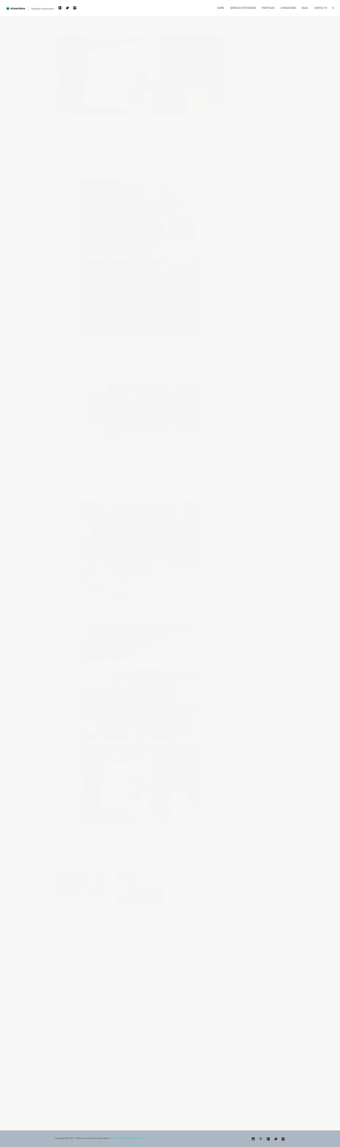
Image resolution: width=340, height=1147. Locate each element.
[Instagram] (75, 8)
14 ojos (248, 241)
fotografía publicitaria (256, 354)
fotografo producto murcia (258, 340)
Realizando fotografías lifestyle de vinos (263, 178)
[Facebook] (60, 8)
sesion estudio (252, 439)
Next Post (81, 26)
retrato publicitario (267, 432)
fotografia (164, 121)
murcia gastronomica (255, 396)
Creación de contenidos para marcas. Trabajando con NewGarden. (261, 200)
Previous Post (64, 26)
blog (276, 248)
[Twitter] (67, 8)
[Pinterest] (261, 1139)
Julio (208, 148)
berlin (265, 248)
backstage (263, 241)
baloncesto (250, 248)
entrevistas (135, 121)
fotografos (150, 927)
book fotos (250, 255)
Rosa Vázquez (199, 351)
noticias (123, 930)
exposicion (268, 276)
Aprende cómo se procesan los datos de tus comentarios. (140, 1116)
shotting (270, 439)
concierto (249, 269)
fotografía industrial (255, 347)
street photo (251, 446)
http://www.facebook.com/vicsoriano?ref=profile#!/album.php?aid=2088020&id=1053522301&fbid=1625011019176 (130, 498)
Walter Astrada (91, 351)
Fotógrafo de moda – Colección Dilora (263, 218)
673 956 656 (262, 74)
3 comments (111, 121)
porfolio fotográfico (255, 418)
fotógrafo (249, 375)
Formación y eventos (88, 121)
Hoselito (183, 351)
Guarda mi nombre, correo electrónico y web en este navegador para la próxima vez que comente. (112, 1101)
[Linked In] (253, 1139)
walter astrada (178, 121)
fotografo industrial (254, 333)
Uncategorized (203, 933)
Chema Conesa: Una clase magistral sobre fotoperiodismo (136, 912)
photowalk (250, 411)
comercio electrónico (256, 262)
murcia (247, 389)
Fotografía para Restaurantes (262, 210)
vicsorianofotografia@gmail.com (261, 82)
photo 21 (266, 403)
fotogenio (152, 121)
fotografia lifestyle (254, 304)
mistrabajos (68, 933)
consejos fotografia (271, 269)
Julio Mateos (83, 973)
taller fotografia (272, 446)
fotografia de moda (271, 290)
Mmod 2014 (267, 375)
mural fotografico (266, 382)
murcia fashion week (268, 389)
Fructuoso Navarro (166, 351)
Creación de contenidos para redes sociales (261, 188)
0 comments (85, 933)
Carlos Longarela (87, 997)
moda (247, 382)
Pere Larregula (145, 351)
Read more (65, 927)
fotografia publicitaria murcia (260, 311)
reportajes (266, 425)
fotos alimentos (253, 361)
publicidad (249, 425)
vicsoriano (105, 842)
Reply (127, 973)
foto (144, 121)
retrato (247, 432)
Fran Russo (129, 351)
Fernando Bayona (111, 351)
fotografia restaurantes (256, 318)
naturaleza (250, 403)
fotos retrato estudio (255, 368)
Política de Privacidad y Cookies (128, 1138)
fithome (248, 283)
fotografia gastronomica (257, 297)
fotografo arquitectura (256, 326)
